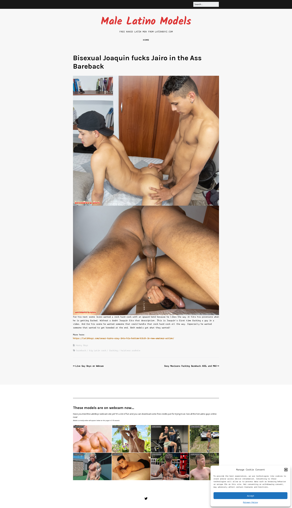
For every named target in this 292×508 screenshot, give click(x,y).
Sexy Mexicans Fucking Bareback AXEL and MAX (190, 366)
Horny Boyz (82, 345)
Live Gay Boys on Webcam (89, 366)
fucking (113, 350)
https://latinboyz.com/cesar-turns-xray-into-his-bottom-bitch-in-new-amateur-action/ (123, 338)
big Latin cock (97, 350)
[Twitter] (146, 498)
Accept (250, 495)
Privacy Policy (250, 502)
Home (146, 40)
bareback (81, 350)
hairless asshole (130, 350)
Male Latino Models (146, 21)
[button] (285, 469)
